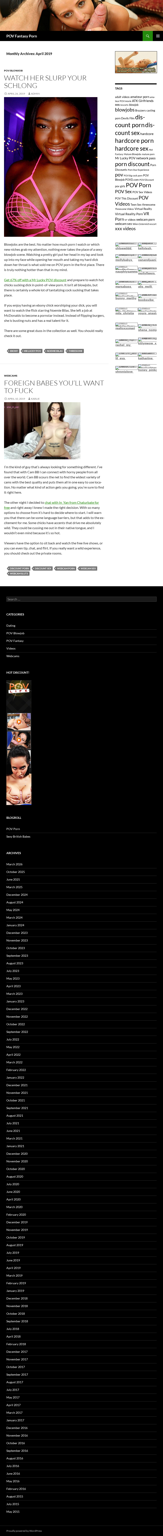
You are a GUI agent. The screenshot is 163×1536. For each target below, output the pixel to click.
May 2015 (13, 1511)
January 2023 (15, 1001)
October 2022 (15, 1024)
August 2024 (14, 902)
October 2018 (15, 1313)
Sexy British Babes (18, 836)
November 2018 (17, 1306)
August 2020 (14, 1176)
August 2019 (14, 1245)
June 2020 (13, 1191)
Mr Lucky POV (32, 351)
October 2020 (15, 1169)
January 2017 (15, 1420)
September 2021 (17, 1108)
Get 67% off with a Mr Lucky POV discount (35, 280)
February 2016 (16, 1489)
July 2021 (12, 1123)
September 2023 (17, 955)
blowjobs (125, 110)
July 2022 (12, 1039)
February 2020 (16, 1214)
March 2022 (14, 1062)
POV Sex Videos (142, 192)
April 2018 (13, 1336)
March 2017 (14, 1412)
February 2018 (16, 1344)
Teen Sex (136, 204)
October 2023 (15, 948)
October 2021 (15, 1100)
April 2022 (13, 1054)
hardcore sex (131, 148)
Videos (10, 648)
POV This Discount (126, 198)
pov (119, 175)
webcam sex (88, 568)
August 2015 (14, 1496)
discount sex (43, 568)
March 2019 (14, 1275)
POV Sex (123, 191)
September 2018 (17, 1321)
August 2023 (14, 963)
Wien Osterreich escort (144, 224)
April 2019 (13, 1268)
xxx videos (125, 228)
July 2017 (12, 1389)
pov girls (120, 186)
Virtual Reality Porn (129, 214)
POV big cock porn (133, 175)
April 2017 (13, 1405)
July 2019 (12, 1252)
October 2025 (15, 872)
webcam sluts (19, 573)
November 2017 (17, 1359)
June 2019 (13, 1260)
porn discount (132, 163)
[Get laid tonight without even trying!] (136, 62)
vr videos (130, 219)
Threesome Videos (124, 209)
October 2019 (15, 1237)
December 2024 (17, 894)
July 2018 (12, 1329)
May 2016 (13, 1481)
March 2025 (14, 887)
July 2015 (12, 1504)
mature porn (148, 154)
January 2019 (15, 1290)
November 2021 (17, 1092)
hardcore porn (134, 140)
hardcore (146, 134)
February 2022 (16, 1070)
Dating (10, 625)
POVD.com (132, 179)
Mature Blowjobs (132, 154)
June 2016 (13, 1473)
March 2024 (14, 917)
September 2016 (17, 1450)
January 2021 (15, 1146)
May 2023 (13, 978)
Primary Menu (158, 36)
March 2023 (14, 993)
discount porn (19, 568)
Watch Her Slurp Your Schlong (45, 81)
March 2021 (14, 1138)
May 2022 (13, 1047)
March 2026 (14, 864)
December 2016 (17, 1428)
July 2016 (12, 1466)
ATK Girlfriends (143, 101)
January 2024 (15, 925)
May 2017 (13, 1397)
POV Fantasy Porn (21, 36)
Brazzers (140, 110)
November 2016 (17, 1435)
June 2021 (13, 1131)
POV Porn (138, 185)
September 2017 (17, 1374)
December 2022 (17, 1009)
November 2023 (17, 940)
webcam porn (66, 568)
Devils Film (128, 118)
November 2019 (17, 1230)
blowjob (133, 104)
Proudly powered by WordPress (24, 1530)
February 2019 (16, 1283)
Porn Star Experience (138, 169)
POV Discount (146, 179)
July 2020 (12, 1184)
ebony (14, 351)
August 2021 (14, 1115)
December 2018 (17, 1298)
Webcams (10, 375)
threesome (75, 351)
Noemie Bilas (55, 351)
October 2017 (15, 1367)
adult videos (122, 97)
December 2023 (17, 933)
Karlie (35, 398)
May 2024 (13, 910)
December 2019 (17, 1222)
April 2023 (13, 986)
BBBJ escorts (121, 104)
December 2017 (17, 1351)
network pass (146, 158)
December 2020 (17, 1153)
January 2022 (15, 1077)
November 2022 (17, 1016)
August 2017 (14, 1382)
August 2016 (14, 1458)
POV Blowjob (13, 70)
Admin (35, 93)
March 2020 (14, 1207)
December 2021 (17, 1085)
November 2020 (17, 1161)
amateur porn (139, 97)
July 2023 (12, 971)
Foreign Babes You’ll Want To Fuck (54, 386)
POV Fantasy (15, 641)
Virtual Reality (143, 209)
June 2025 (13, 879)
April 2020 (13, 1199)
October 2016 (15, 1443)
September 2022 (17, 1032)
